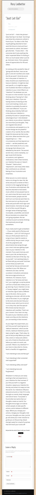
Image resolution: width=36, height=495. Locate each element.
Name (9, 472)
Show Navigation (27, 15)
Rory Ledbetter (18, 4)
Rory (9, 24)
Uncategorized (11, 29)
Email (9, 476)
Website (8, 480)
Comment (9, 457)
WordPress (24, 493)
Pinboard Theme (14, 493)
